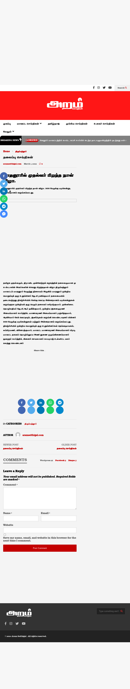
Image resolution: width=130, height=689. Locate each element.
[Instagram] (98, 88)
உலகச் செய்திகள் (104, 123)
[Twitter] (104, 88)
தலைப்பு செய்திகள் (13, 448)
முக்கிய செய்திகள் (77, 123)
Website (8, 525)
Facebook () (60, 460)
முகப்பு (7, 123)
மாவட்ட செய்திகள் (28, 123)
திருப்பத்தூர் (31, 424)
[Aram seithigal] (65, 105)
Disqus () (72, 460)
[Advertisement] (65, 20)
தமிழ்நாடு (54, 123)
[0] (4, 176)
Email (45, 513)
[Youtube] (110, 88)
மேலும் (7, 131)
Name (7, 513)
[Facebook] (93, 88)
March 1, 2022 (30, 164)
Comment (10, 484)
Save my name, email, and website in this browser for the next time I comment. (39, 539)
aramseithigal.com (12, 164)
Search (121, 88)
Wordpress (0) (46, 460)
